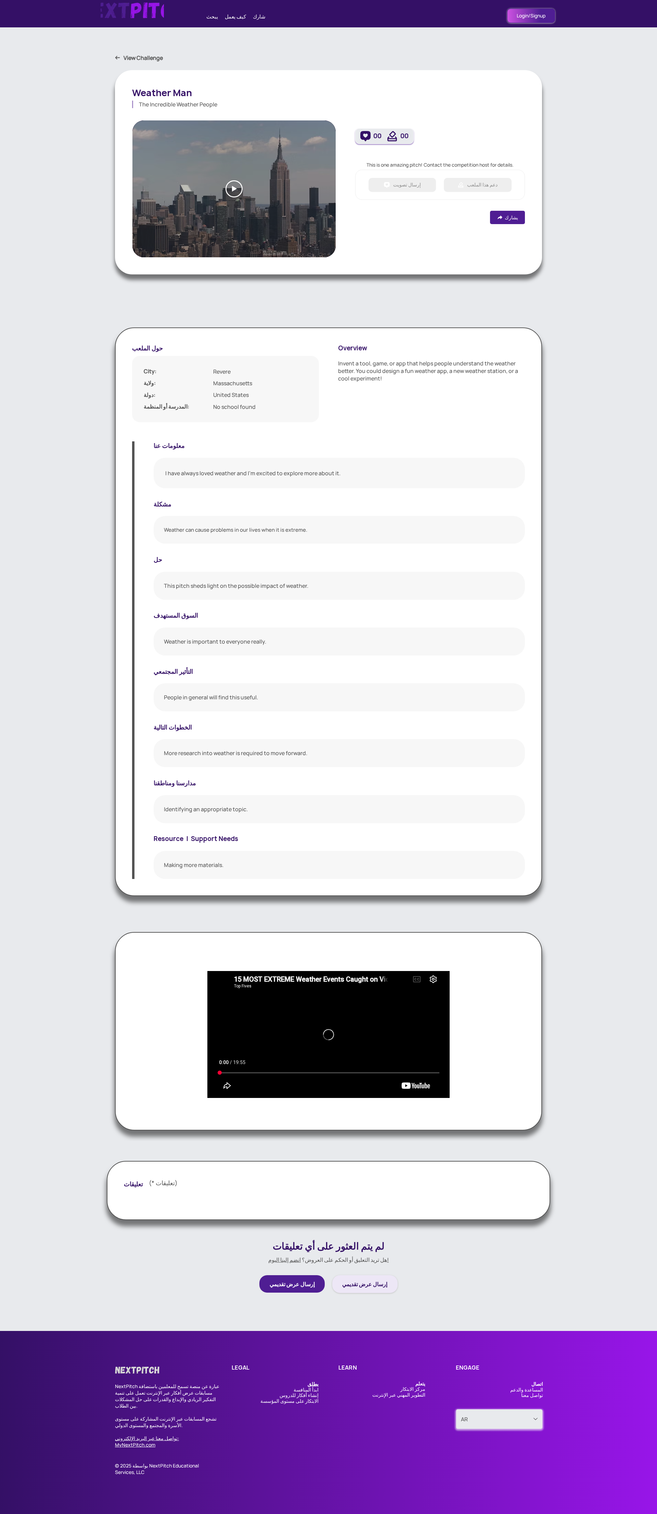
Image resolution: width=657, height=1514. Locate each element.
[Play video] (234, 188)
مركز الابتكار (412, 1389)
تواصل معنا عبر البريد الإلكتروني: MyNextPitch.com (147, 1441)
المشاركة (149, 1418)
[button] (313, 1384)
